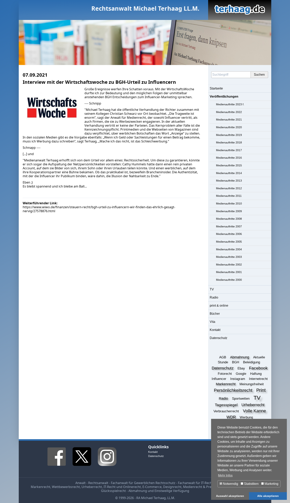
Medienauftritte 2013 (229, 180)
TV (212, 289)
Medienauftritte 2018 (229, 142)
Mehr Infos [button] (225, 475)
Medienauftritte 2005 (229, 241)
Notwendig (230, 483)
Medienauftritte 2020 (229, 127)
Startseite (216, 88)
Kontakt (215, 330)
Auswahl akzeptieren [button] (230, 495)
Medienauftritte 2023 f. (230, 104)
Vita (212, 321)
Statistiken (251, 483)
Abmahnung (137, 491)
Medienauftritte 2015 (229, 165)
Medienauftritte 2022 (229, 112)
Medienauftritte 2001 (229, 272)
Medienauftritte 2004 (229, 249)
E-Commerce (152, 487)
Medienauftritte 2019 (229, 135)
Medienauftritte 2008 (229, 218)
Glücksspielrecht (113, 491)
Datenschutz (218, 338)
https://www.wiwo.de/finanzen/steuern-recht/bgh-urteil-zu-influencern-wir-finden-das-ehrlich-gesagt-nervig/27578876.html (99, 209)
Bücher (215, 313)
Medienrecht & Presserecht (203, 487)
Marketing (271, 483)
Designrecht (172, 487)
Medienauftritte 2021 (229, 119)
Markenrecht (40, 487)
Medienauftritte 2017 (229, 150)
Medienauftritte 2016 (229, 157)
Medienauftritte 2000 (229, 279)
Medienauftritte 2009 (229, 211)
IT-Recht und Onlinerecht (122, 487)
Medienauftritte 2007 (229, 226)
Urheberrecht (91, 487)
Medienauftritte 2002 (229, 264)
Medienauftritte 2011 (229, 195)
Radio (214, 297)
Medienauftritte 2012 (229, 188)
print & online (219, 305)
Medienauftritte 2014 (229, 173)
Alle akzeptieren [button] (268, 495)
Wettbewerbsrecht (66, 487)
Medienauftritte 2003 (229, 256)
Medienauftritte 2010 (229, 203)
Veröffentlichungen (224, 96)
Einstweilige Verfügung (171, 491)
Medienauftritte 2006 (229, 233)
